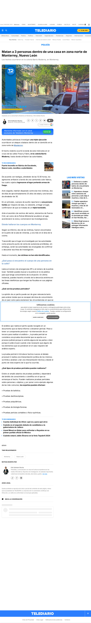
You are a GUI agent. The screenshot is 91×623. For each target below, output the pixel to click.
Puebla (59, 24)
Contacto (67, 620)
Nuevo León (20, 456)
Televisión (39, 36)
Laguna (52, 24)
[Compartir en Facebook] (32, 120)
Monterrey (32, 24)
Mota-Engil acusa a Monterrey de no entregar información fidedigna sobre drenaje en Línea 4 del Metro (80, 226)
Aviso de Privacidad (28, 620)
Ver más (44, 474)
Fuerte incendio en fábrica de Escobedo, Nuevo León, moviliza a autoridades (19, 166)
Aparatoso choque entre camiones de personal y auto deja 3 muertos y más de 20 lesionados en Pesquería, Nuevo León (80, 198)
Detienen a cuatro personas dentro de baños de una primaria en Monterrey (80, 185)
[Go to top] (88, 613)
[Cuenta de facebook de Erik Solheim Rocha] (16, 477)
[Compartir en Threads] (40, 120)
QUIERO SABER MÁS (38, 317)
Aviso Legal (39, 620)
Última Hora (5, 36)
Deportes (69, 36)
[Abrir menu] (2, 30)
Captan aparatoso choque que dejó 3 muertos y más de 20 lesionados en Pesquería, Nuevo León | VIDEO (80, 206)
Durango (81, 24)
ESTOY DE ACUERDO (53, 317)
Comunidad (15, 36)
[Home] (45, 30)
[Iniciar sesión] (89, 24)
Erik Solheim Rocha (15, 121)
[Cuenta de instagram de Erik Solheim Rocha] (21, 477)
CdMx (24, 24)
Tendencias (59, 36)
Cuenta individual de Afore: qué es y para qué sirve (25, 422)
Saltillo (67, 24)
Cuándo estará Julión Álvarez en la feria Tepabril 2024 (26, 436)
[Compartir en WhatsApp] (28, 120)
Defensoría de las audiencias (54, 620)
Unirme (46, 132)
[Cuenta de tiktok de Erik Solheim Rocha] (12, 477)
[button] (45, 124)
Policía (23, 36)
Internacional (78, 36)
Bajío (74, 24)
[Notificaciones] (85, 24)
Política (30, 36)
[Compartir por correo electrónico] (44, 120)
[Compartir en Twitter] (36, 120)
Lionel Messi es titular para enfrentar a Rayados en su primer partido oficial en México (26, 431)
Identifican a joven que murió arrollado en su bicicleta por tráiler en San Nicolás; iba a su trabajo (80, 215)
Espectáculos (49, 36)
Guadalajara (42, 24)
